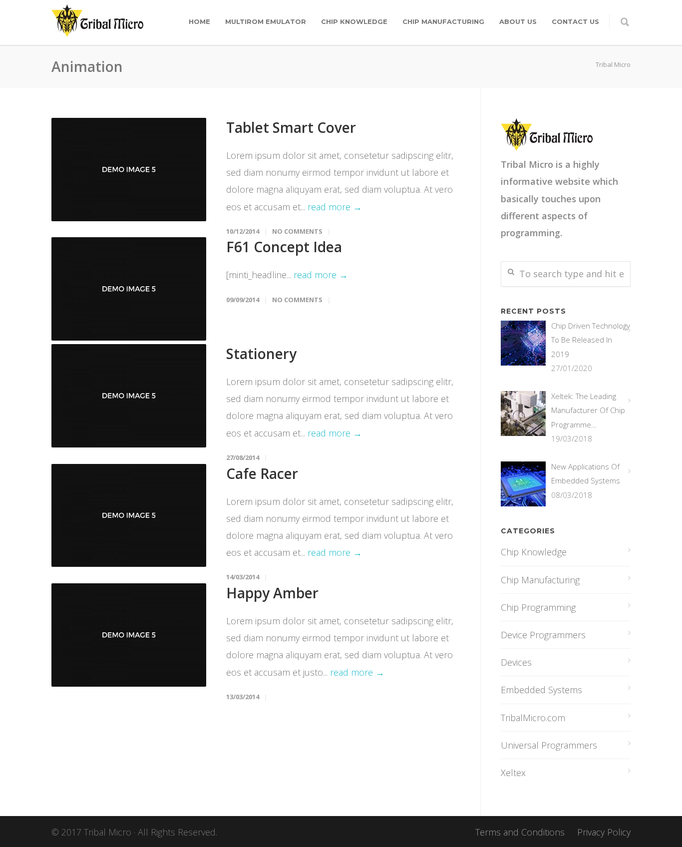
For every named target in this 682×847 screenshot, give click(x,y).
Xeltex (513, 773)
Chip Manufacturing (443, 21)
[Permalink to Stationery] (128, 395)
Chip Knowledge (354, 21)
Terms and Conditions (520, 832)
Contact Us (575, 21)
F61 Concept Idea (284, 246)
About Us (518, 21)
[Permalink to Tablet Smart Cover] (128, 169)
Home (199, 21)
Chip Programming (538, 607)
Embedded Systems (541, 690)
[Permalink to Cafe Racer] (128, 515)
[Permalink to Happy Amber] (128, 635)
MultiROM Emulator (265, 21)
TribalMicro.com (533, 718)
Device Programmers (543, 635)
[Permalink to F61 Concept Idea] (128, 289)
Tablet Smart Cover (291, 127)
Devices (516, 662)
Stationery (261, 353)
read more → (335, 207)
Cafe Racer (262, 473)
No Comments (297, 231)
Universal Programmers (549, 745)
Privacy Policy (604, 832)
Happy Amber (272, 592)
